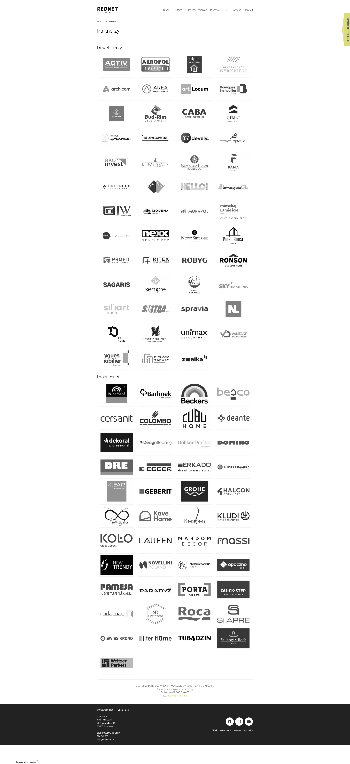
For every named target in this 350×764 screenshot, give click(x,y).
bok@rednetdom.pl (105, 739)
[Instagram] (239, 721)
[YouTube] (249, 721)
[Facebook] (230, 721)
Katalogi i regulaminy (243, 730)
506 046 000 (102, 736)
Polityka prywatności (222, 730)
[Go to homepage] (111, 10)
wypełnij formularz (177, 695)
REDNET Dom (102, 21)
